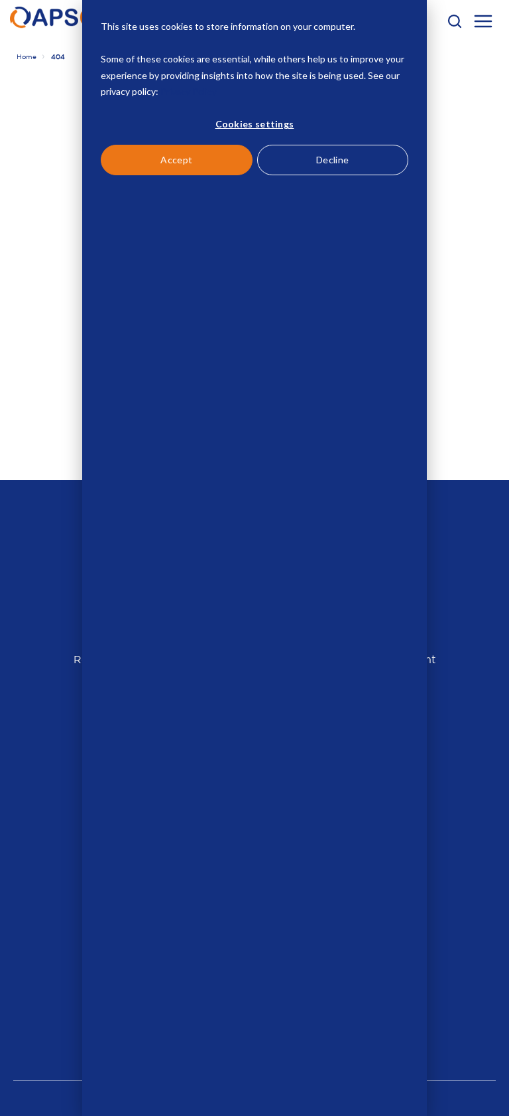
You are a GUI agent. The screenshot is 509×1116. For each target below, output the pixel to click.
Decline (332, 159)
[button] (454, 21)
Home (26, 56)
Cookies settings (254, 123)
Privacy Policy (188, 91)
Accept (176, 159)
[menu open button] (483, 23)
